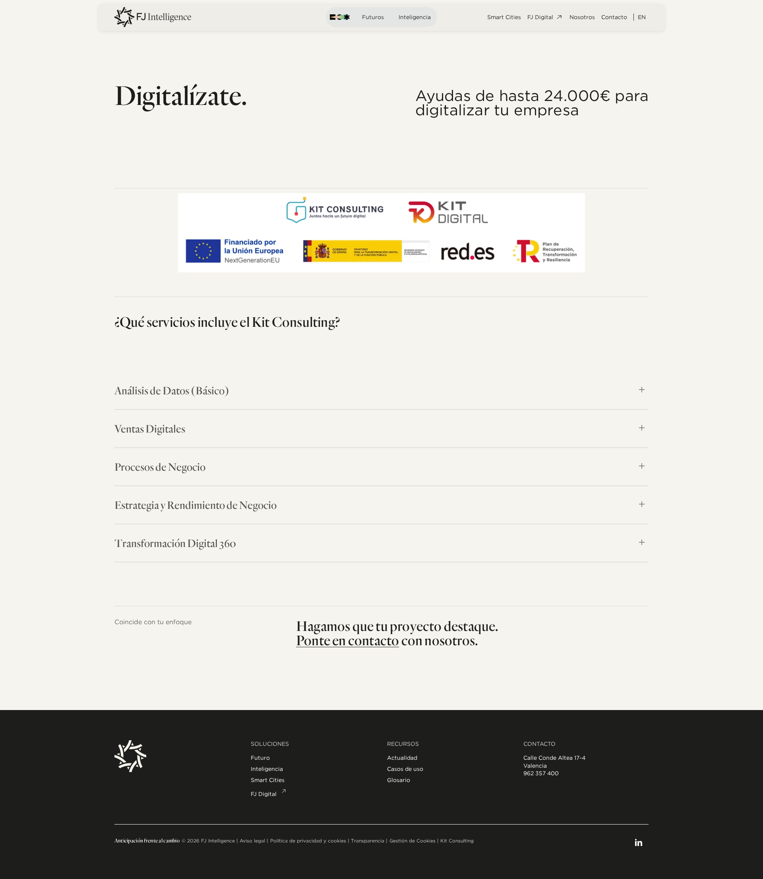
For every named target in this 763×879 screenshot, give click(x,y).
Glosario (398, 780)
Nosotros (582, 17)
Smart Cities (504, 17)
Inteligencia (415, 17)
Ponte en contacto (347, 639)
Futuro (260, 758)
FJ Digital (540, 17)
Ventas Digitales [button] (149, 428)
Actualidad (402, 758)
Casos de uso (405, 769)
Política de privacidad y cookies (308, 841)
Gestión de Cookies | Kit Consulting (431, 841)
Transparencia (367, 841)
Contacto (614, 17)
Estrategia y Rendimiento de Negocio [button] (195, 504)
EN (642, 17)
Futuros (373, 17)
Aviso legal (252, 841)
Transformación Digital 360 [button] (175, 542)
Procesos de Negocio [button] (159, 466)
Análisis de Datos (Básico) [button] (171, 390)
